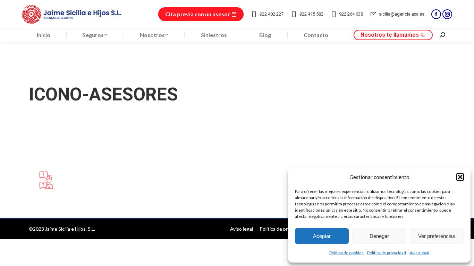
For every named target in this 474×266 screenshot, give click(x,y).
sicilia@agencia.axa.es (401, 14)
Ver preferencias (436, 236)
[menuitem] (43, 35)
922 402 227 (271, 14)
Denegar (379, 236)
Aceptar (322, 236)
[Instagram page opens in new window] (447, 14)
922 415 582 (311, 14)
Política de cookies (346, 252)
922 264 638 (351, 14)
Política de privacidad (386, 252)
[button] (460, 177)
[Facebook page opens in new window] (436, 14)
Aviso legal (419, 252)
